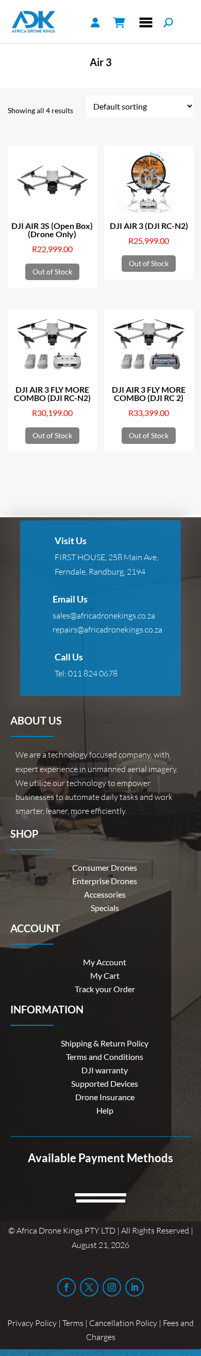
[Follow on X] (89, 1287)
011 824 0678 (93, 673)
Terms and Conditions (104, 1056)
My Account (104, 962)
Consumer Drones (104, 867)
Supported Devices (104, 1083)
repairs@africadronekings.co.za (107, 629)
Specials (105, 908)
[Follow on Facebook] (66, 1287)
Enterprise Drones (104, 881)
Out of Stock (52, 271)
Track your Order (105, 989)
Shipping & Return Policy (104, 1043)
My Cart (105, 975)
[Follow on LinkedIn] (134, 1287)
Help (104, 1110)
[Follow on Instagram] (112, 1287)
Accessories (105, 894)
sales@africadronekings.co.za (104, 615)
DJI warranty (104, 1070)
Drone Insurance (105, 1097)
